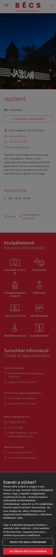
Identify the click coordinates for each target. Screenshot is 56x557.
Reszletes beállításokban (28, 541)
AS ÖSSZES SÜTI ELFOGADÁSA (28, 551)
